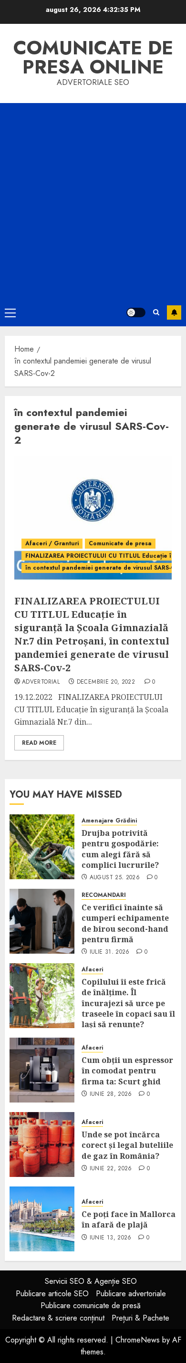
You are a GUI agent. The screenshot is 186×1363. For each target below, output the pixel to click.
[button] (10, 312)
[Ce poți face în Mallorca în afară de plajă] (42, 1218)
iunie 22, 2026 (111, 1169)
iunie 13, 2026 (111, 1238)
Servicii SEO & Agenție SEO (91, 1281)
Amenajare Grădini (109, 821)
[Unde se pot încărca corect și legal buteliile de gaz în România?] (42, 1144)
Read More (39, 743)
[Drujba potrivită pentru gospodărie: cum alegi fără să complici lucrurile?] (42, 846)
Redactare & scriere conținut (58, 1317)
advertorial (41, 682)
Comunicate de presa (120, 543)
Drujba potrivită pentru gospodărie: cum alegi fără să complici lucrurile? (120, 849)
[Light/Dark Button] (135, 312)
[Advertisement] (93, 201)
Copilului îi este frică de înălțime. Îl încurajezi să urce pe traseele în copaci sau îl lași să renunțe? (128, 1003)
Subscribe (174, 312)
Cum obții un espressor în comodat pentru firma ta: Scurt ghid (127, 1071)
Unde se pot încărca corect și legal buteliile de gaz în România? (127, 1145)
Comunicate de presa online (93, 57)
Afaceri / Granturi (52, 543)
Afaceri (92, 970)
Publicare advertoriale (131, 1293)
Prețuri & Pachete (140, 1317)
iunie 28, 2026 (111, 1094)
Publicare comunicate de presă (91, 1305)
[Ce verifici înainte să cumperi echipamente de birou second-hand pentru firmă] (42, 921)
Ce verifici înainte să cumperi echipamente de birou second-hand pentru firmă (125, 923)
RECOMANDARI (104, 895)
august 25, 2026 (115, 878)
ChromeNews (137, 1339)
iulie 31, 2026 (110, 952)
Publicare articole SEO (52, 1293)
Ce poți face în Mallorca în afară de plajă (129, 1219)
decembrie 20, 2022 (106, 682)
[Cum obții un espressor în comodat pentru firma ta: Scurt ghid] (42, 1070)
